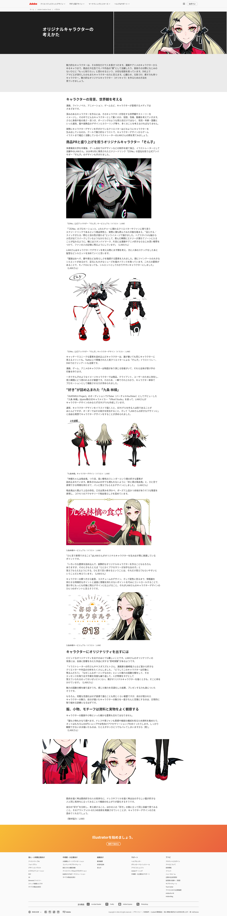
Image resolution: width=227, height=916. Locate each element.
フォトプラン (32, 864)
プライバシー (137, 912)
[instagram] (50, 912)
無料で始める (113, 843)
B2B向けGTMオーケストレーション (74, 874)
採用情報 (168, 868)
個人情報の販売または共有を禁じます (176, 912)
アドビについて (171, 864)
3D (29, 877)
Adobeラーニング (137, 871)
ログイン (192, 3)
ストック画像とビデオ (35, 884)
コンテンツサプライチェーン (72, 864)
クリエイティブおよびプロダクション (75, 871)
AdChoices (195, 912)
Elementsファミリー (34, 880)
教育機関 (100, 861)
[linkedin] (58, 912)
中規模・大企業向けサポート (140, 874)
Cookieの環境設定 (156, 912)
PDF (29, 874)
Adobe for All (170, 893)
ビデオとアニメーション (36, 871)
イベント (168, 871)
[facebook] (46, 912)
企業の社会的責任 (171, 877)
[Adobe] (33, 3)
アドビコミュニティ (137, 868)
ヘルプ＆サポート (121, 3)
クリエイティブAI (33, 861)
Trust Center (169, 887)
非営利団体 (100, 864)
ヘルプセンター (136, 861)
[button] (184, 4)
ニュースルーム (171, 874)
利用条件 (146, 912)
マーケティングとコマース (98, 3)
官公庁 (99, 868)
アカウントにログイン (173, 861)
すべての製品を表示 (34, 887)
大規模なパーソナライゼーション (73, 861)
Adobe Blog (169, 896)
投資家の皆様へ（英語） (173, 880)
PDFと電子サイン (76, 3)
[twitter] (54, 912)
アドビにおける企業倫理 (173, 890)
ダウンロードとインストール (140, 864)
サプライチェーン (171, 884)
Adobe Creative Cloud (44, 9)
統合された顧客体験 (69, 868)
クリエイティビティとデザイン (51, 3)
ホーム (32, 9)
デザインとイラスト (34, 868)
